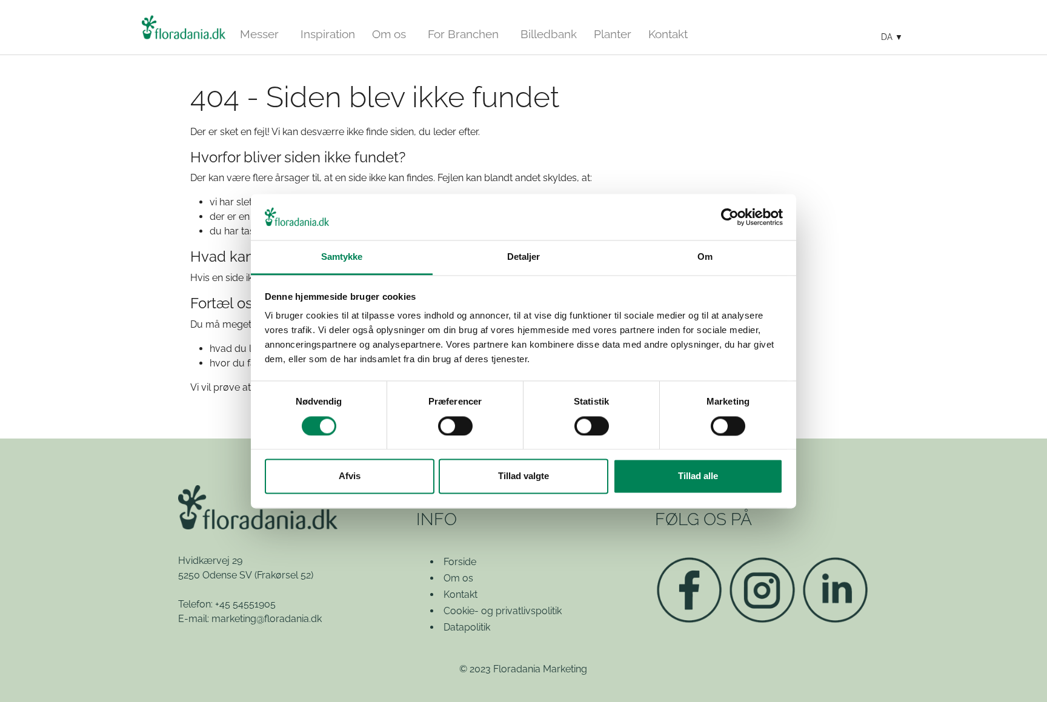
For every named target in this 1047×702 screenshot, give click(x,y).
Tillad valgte (523, 476)
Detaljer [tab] (523, 257)
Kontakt (460, 594)
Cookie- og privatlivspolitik (503, 611)
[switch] (455, 425)
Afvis (350, 476)
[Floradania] (183, 27)
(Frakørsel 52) (283, 575)
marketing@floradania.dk (266, 618)
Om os (458, 578)
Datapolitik (467, 627)
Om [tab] (705, 257)
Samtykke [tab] (342, 257)
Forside (460, 562)
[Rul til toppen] (1020, 675)
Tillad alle (698, 476)
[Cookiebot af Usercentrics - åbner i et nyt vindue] (730, 217)
